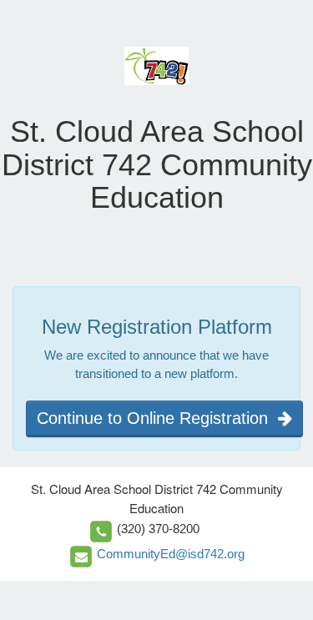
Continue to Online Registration (157, 418)
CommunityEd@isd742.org (171, 554)
